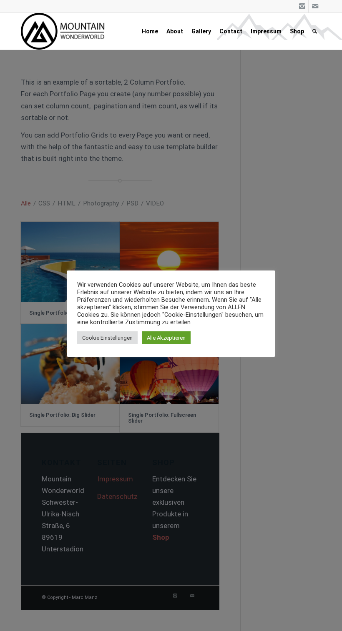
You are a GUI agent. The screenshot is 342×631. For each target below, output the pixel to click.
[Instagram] (302, 6)
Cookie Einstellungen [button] (107, 338)
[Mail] (315, 6)
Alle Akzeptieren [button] (166, 338)
